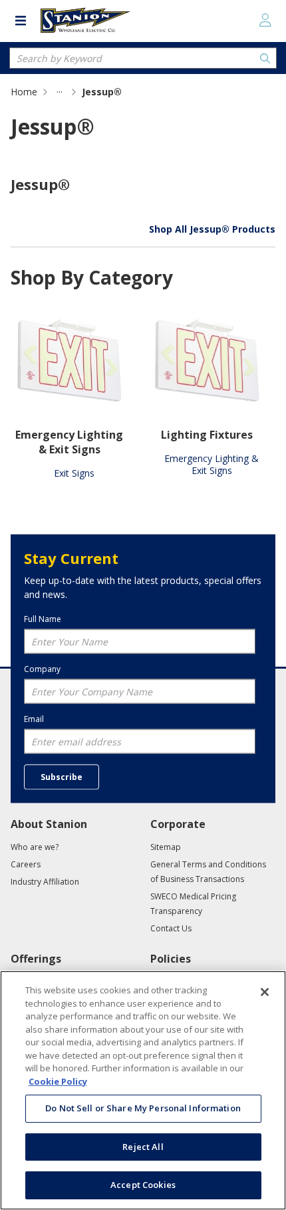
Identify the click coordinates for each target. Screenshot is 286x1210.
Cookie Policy (58, 1081)
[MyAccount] (265, 20)
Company (42, 668)
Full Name (42, 618)
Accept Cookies (143, 1185)
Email (34, 718)
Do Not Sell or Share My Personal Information (143, 1108)
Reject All (142, 1147)
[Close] (264, 992)
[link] (60, 91)
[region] (143, 1090)
